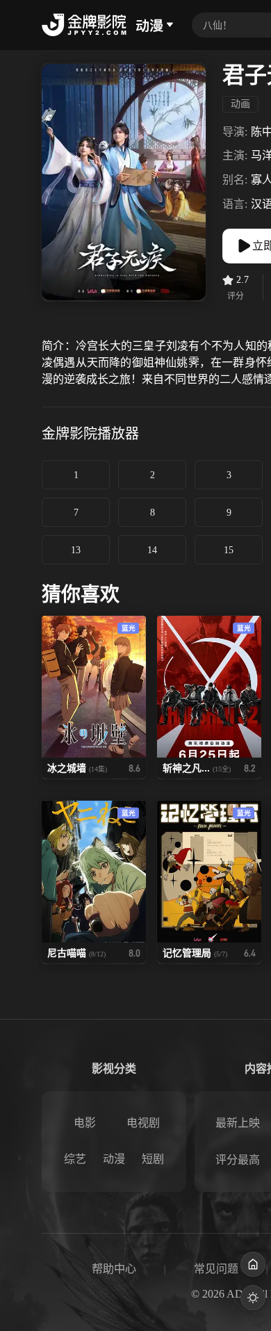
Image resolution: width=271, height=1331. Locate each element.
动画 (240, 104)
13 (76, 550)
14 (152, 550)
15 (228, 550)
